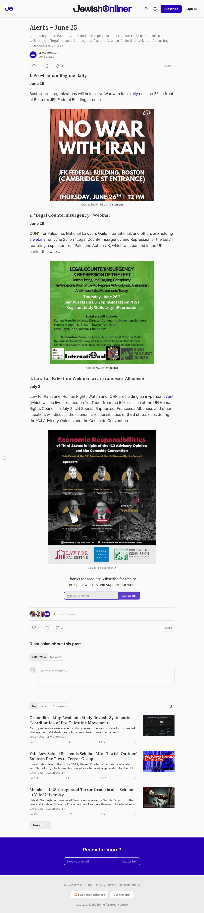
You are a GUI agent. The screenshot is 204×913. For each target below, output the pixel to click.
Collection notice (129, 885)
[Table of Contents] (4, 456)
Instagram (116, 204)
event (168, 396)
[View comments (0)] (47, 66)
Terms (112, 885)
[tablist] (46, 657)
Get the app (122, 895)
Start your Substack (91, 895)
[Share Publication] (155, 9)
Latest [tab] (44, 706)
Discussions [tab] (60, 706)
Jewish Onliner (48, 52)
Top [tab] (34, 706)
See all (37, 825)
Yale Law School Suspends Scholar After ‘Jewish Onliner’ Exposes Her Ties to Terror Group (83, 756)
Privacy (100, 885)
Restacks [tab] (56, 656)
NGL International (107, 367)
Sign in (191, 9)
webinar (40, 239)
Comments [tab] (39, 656)
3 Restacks (70, 614)
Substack (82, 904)
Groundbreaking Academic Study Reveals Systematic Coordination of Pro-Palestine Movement (79, 720)
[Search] (146, 9)
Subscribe (171, 9)
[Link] (24, 75)
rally (134, 93)
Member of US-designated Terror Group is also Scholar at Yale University (81, 792)
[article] (102, 729)
